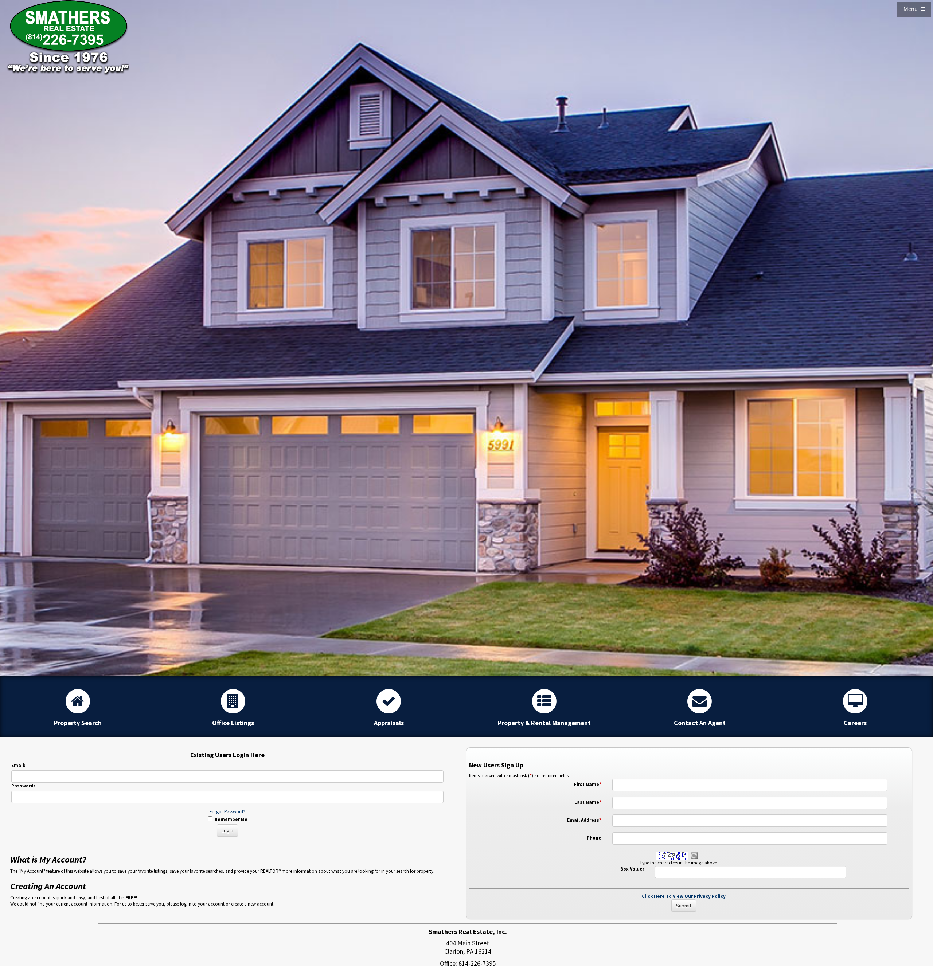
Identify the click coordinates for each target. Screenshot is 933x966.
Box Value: (632, 869)
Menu (912, 8)
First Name (587, 784)
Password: (23, 786)
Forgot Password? (227, 812)
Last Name (587, 802)
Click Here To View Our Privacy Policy (684, 896)
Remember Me (229, 819)
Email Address (584, 820)
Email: (18, 765)
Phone (594, 838)
